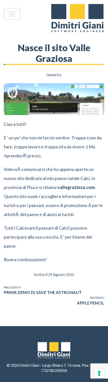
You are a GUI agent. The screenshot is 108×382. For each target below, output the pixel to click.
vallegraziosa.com (76, 187)
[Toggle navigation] (12, 14)
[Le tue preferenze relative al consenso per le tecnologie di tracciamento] (99, 373)
